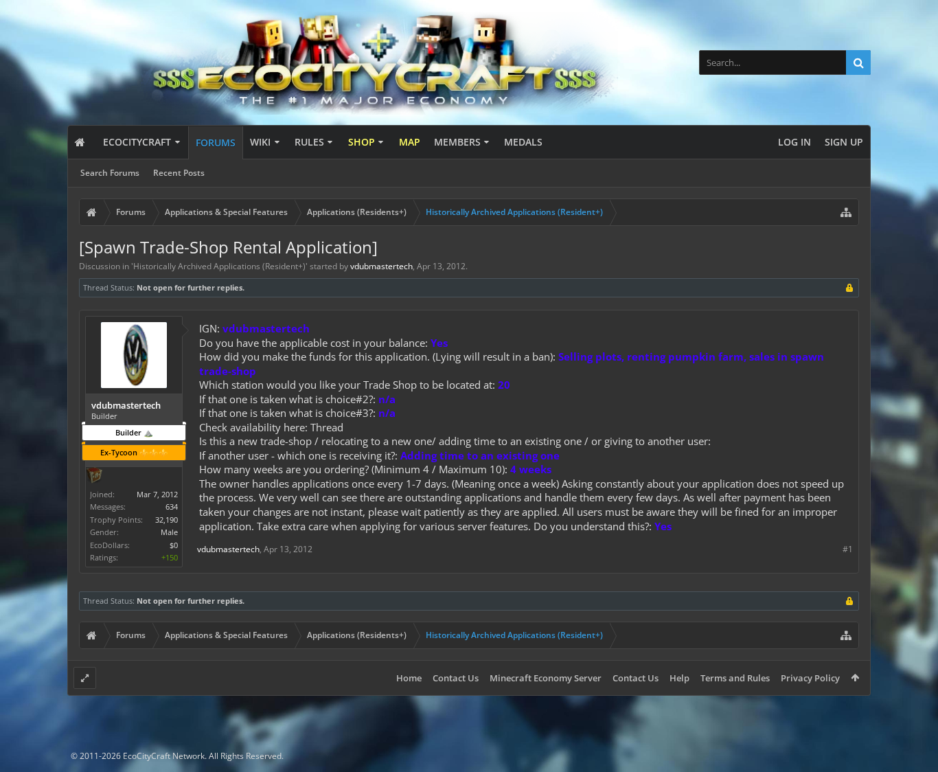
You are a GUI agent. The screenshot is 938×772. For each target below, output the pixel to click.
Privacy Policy (810, 678)
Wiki (260, 141)
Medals (523, 141)
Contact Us (456, 678)
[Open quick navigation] (846, 212)
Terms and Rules (735, 678)
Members (457, 141)
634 (171, 506)
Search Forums (109, 173)
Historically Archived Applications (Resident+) (219, 266)
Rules (309, 141)
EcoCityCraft (137, 141)
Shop (361, 141)
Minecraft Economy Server (546, 678)
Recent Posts (179, 173)
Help (679, 678)
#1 (848, 549)
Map (409, 141)
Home (409, 678)
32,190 (166, 519)
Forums (216, 142)
